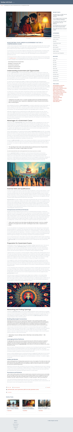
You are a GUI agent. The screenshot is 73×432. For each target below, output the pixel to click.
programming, (62, 90)
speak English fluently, (57, 100)
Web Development (56, 35)
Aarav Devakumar (48, 38)
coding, (54, 92)
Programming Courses (57, 43)
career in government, (19, 389)
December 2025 (56, 74)
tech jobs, (65, 92)
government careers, (35, 389)
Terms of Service (16, 424)
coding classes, (56, 98)
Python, (61, 93)
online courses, (56, 88)
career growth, (56, 94)
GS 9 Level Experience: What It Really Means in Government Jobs (12, 408)
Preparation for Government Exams (14, 66)
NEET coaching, (56, 90)
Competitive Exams (56, 37)
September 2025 (56, 80)
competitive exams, (63, 88)
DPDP (16, 429)
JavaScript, (62, 85)
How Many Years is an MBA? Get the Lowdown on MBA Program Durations (60, 15)
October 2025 (55, 78)
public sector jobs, (27, 389)
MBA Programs (55, 47)
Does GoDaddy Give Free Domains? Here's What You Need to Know (59, 26)
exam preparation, (56, 93)
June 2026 (54, 62)
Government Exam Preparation (58, 53)
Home (2, 5)
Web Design (55, 45)
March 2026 (55, 68)
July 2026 (54, 60)
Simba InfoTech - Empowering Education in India (8, 2)
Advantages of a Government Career (14, 63)
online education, (56, 101)
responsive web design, (57, 97)
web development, (56, 85)
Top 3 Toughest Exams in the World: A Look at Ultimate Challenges (60, 19)
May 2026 (54, 64)
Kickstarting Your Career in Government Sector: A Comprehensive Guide (28, 408)
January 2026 (55, 72)
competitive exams (12, 58)
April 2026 (54, 66)
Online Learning (55, 39)
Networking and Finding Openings (14, 68)
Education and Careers (57, 49)
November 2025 (56, 76)
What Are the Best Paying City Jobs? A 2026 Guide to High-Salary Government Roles (44, 408)
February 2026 (55, 70)
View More (10, 410)
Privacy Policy (15, 425)
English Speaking (56, 51)
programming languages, (58, 86)
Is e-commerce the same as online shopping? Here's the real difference (59, 22)
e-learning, (61, 94)
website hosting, (59, 92)
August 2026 (55, 58)
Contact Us (16, 427)
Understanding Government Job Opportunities (16, 61)
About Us (15, 422)
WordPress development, (58, 89)
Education (54, 41)
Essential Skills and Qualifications (13, 64)
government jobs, (11, 389)
